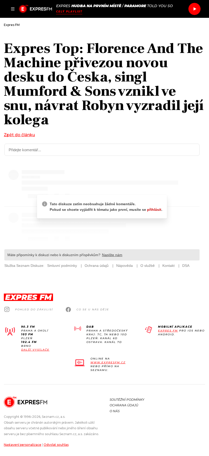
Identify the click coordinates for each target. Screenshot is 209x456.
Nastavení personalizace (22, 445)
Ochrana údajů (124, 405)
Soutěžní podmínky (127, 400)
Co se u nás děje (92, 309)
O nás (115, 411)
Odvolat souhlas (56, 445)
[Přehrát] (194, 9)
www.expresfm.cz (108, 362)
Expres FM (168, 330)
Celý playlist (69, 11)
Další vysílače (35, 349)
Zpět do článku (19, 134)
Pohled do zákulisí (34, 309)
